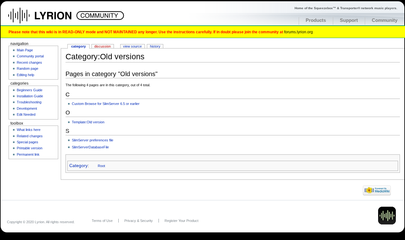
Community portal (30, 56)
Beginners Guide (29, 90)
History (155, 46)
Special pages (27, 142)
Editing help (25, 75)
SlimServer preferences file (92, 140)
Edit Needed (26, 114)
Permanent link (28, 154)
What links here (28, 130)
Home (46, 19)
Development (27, 108)
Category (78, 165)
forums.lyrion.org (298, 32)
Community (384, 20)
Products (316, 20)
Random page (27, 68)
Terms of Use (102, 221)
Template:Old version (88, 122)
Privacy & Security (138, 221)
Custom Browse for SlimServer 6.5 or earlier (106, 104)
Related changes (30, 136)
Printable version (29, 148)
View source (132, 46)
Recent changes (29, 62)
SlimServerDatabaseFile (90, 147)
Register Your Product (181, 221)
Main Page (25, 50)
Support (349, 20)
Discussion (102, 46)
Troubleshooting (29, 102)
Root (101, 166)
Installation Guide (30, 96)
